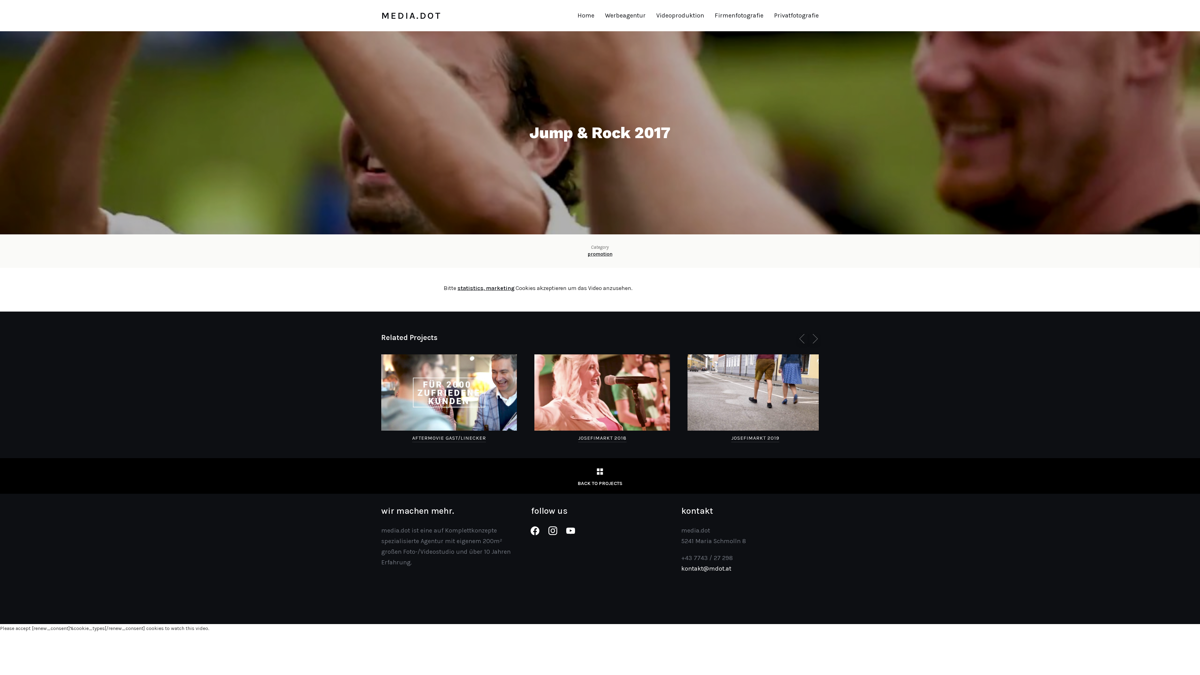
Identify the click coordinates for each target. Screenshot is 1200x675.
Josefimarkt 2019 (755, 438)
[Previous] (803, 338)
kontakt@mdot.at (706, 568)
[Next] (814, 338)
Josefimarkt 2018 (602, 438)
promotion (600, 254)
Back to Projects (600, 483)
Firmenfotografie (739, 15)
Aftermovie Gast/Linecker (449, 438)
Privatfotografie (796, 15)
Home (586, 15)
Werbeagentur (625, 15)
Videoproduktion (680, 15)
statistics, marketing (486, 288)
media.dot (411, 15)
